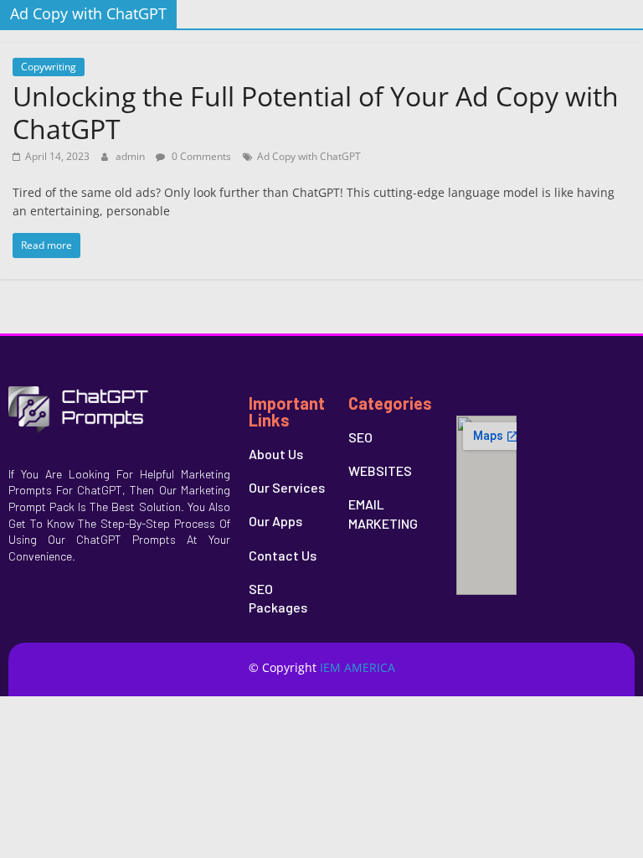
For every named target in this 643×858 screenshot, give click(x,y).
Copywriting (48, 66)
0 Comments (200, 156)
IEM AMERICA (357, 667)
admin (131, 156)
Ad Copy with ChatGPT (309, 156)
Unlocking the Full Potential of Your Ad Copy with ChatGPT (316, 112)
